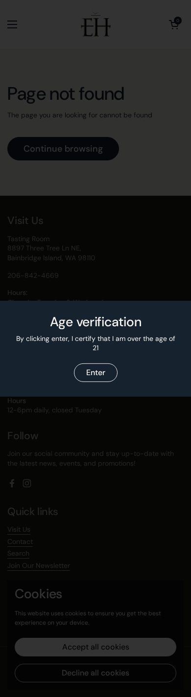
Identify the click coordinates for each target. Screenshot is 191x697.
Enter (95, 372)
